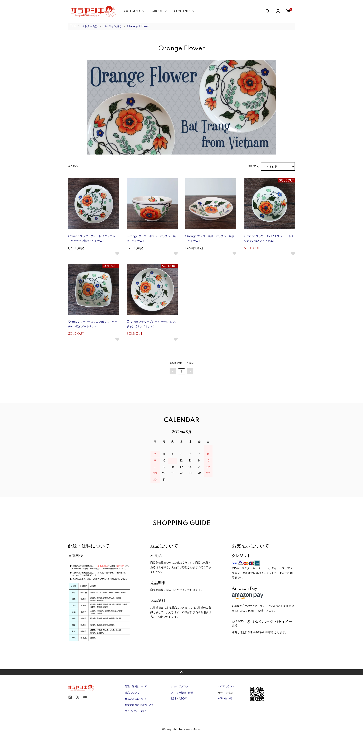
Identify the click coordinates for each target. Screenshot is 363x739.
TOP (73, 26)
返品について (132, 692)
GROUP (157, 11)
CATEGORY (132, 11)
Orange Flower (138, 26)
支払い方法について (136, 698)
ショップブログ (179, 686)
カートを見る (225, 692)
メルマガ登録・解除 (182, 692)
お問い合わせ (224, 698)
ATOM (183, 698)
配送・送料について (136, 686)
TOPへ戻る (181, 672)
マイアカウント (226, 686)
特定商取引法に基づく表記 (139, 705)
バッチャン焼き (112, 26)
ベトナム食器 (90, 26)
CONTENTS (182, 11)
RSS (173, 698)
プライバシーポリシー (137, 711)
